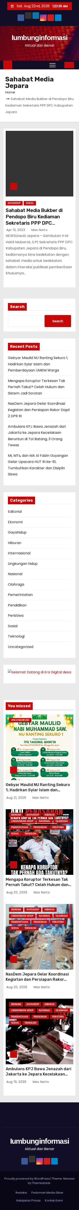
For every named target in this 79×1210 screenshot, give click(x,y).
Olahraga (16, 584)
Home (10, 92)
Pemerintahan (20, 594)
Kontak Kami (54, 1200)
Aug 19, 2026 (16, 1082)
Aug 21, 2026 (16, 797)
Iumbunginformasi (40, 38)
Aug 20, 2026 (17, 892)
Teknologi (16, 636)
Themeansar (41, 1183)
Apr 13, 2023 (16, 230)
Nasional (15, 573)
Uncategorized (20, 646)
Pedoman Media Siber (47, 1193)
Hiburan (14, 542)
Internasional (19, 553)
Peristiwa (15, 615)
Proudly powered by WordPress (27, 1179)
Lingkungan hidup (23, 563)
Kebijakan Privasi (28, 1200)
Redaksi (21, 1193)
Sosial (30, 203)
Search (17, 306)
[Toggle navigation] (52, 64)
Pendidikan (17, 605)
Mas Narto (39, 230)
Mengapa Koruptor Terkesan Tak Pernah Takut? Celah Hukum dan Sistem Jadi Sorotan (36, 387)
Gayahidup (14, 203)
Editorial (15, 511)
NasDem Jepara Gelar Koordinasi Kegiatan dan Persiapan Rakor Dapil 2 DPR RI (39, 410)
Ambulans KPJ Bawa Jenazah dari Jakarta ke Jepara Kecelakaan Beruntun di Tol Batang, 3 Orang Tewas (38, 1076)
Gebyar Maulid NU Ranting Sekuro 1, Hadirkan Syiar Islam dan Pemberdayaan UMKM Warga (38, 364)
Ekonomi (15, 522)
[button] (61, 65)
